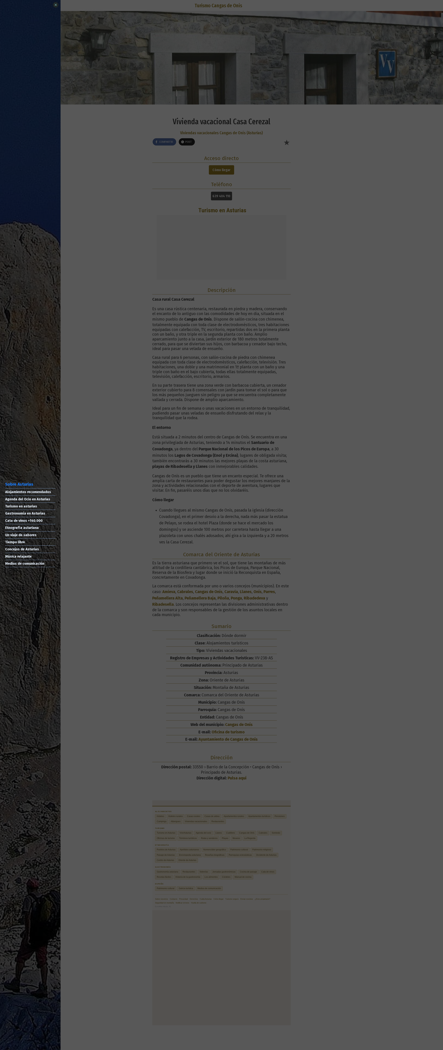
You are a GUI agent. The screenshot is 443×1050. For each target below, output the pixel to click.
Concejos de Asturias (22, 549)
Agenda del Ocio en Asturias (27, 499)
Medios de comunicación (24, 563)
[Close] (55, 5)
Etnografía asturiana (22, 528)
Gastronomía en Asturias (25, 513)
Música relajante (18, 556)
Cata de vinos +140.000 (24, 521)
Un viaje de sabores (21, 535)
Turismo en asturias (21, 506)
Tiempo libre (15, 542)
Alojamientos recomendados (28, 492)
